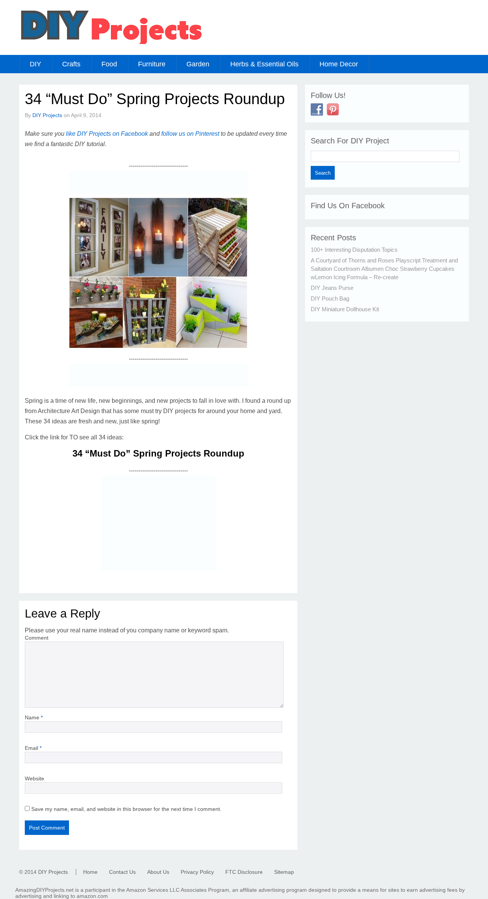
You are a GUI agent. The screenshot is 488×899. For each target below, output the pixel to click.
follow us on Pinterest (190, 133)
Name (34, 717)
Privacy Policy (197, 872)
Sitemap (284, 872)
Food (109, 64)
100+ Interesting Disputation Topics (354, 249)
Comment (36, 638)
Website (34, 778)
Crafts (71, 64)
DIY (35, 64)
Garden (197, 64)
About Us (158, 872)
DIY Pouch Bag (330, 298)
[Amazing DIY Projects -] (110, 43)
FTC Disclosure (244, 872)
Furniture (151, 64)
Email (33, 748)
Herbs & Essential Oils (264, 64)
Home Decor (338, 64)
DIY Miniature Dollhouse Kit (345, 309)
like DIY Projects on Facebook (107, 133)
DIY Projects (47, 115)
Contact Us (122, 872)
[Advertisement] (158, 182)
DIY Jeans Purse (332, 288)
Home (90, 872)
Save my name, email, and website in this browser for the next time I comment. (126, 809)
